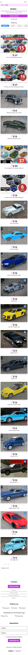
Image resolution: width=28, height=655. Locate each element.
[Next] (10, 564)
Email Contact (14, 586)
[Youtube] (14, 608)
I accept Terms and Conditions (14, 637)
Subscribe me (14, 640)
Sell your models (14, 593)
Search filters (14, 16)
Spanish (18, 651)
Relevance (5, 26)
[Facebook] (22, 608)
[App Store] (4, 616)
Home (2, 5)
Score (19, 26)
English (10, 651)
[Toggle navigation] (25, 1)
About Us (14, 590)
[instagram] (5, 608)
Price (13, 26)
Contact (14, 598)
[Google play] (19, 616)
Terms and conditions (14, 595)
